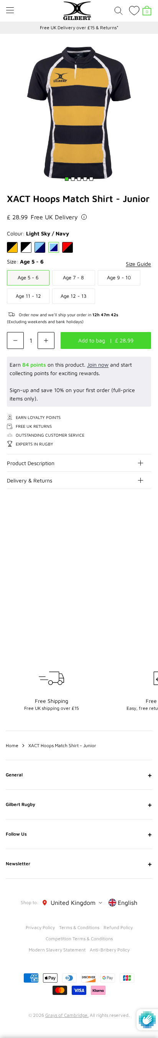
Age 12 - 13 (74, 296)
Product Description (30, 463)
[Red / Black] (67, 247)
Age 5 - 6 (28, 277)
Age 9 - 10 (119, 277)
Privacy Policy (40, 927)
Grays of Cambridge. (67, 1015)
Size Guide (138, 263)
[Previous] (130, 535)
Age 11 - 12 (28, 296)
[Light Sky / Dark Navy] (40, 247)
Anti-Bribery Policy (110, 950)
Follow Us (79, 834)
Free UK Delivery (54, 217)
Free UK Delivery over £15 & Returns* (79, 27)
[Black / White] (26, 247)
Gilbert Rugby (79, 804)
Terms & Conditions (79, 927)
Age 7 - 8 (73, 277)
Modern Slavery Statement (57, 950)
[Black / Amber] (12, 247)
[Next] (146, 535)
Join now (98, 364)
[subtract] (15, 340)
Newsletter (79, 863)
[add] (46, 340)
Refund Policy (118, 927)
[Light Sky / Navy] (53, 247)
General (79, 774)
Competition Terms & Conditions (79, 938)
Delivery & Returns (29, 480)
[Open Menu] (10, 10)
